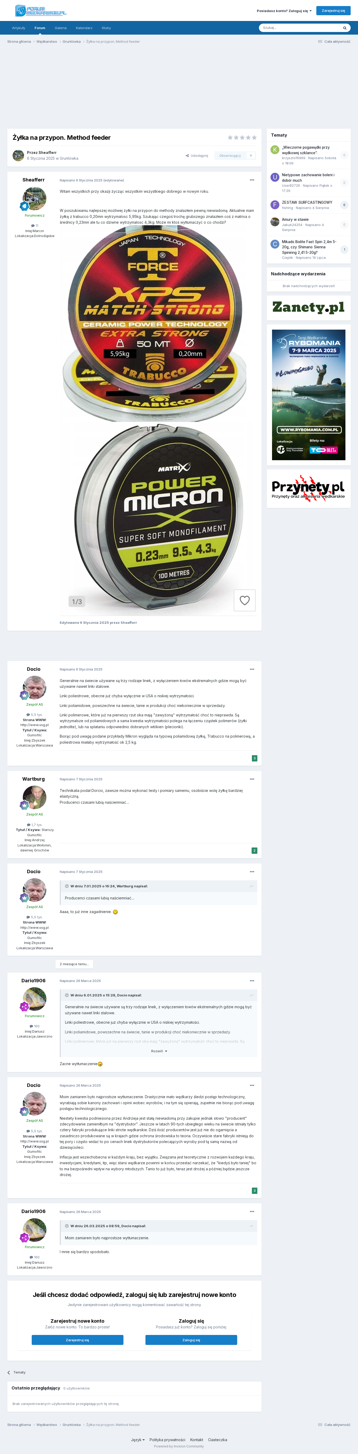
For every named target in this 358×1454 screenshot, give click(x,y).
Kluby (106, 28)
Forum (40, 28)
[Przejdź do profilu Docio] (34, 687)
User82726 (291, 185)
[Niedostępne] (153, 323)
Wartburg (33, 779)
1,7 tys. (36, 825)
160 (36, 1026)
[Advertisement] (179, 88)
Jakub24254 (292, 225)
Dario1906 (33, 980)
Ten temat (324, 28)
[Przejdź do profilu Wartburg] (34, 797)
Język (137, 1439)
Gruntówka (69, 158)
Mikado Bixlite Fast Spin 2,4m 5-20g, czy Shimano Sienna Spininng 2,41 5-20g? (309, 247)
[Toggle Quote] (67, 886)
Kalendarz (84, 28)
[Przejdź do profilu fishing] (274, 204)
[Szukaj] (345, 28)
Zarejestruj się (333, 10)
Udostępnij (198, 155)
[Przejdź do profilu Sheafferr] (18, 155)
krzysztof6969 (293, 158)
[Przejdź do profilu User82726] (274, 177)
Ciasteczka (217, 1439)
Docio (33, 669)
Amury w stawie (295, 219)
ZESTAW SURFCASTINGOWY (307, 202)
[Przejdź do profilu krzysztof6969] (274, 149)
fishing (287, 208)
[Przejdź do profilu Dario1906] (34, 999)
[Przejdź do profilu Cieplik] (274, 244)
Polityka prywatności (167, 1439)
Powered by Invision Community (179, 1446)
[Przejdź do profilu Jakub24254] (274, 221)
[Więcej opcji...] (252, 180)
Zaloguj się (191, 1340)
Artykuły (18, 28)
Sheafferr (48, 152)
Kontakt (196, 1439)
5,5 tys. (36, 714)
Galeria (61, 28)
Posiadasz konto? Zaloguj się (283, 11)
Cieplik (287, 257)
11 (36, 225)
